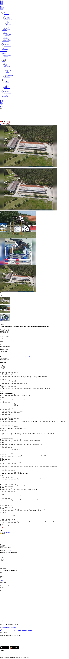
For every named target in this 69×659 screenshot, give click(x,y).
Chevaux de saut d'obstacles (8, 19)
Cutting (7, 23)
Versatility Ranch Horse (9, 75)
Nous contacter (2, 627)
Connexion (5, 59)
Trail (6, 25)
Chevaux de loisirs (7, 27)
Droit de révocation (15, 630)
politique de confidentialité (22, 356)
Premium (9, 627)
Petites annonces (4, 30)
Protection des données (9, 630)
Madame (2, 559)
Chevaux (3, 12)
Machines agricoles (7, 35)
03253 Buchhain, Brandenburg (5, 532)
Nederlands (2, 7)
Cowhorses (7, 22)
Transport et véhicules (7, 34)
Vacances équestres (7, 38)
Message (2, 576)
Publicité (6, 627)
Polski (1, 102)
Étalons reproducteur (7, 17)
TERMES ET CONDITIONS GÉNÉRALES (25, 630)
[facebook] (1, 654)
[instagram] (4, 654)
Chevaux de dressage (7, 18)
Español (1, 9)
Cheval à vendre (6, 14)
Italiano (1, 4)
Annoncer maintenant (7, 29)
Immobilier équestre (7, 85)
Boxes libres (6, 37)
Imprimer (2, 567)
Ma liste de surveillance (7, 57)
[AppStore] (5, 648)
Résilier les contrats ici (14, 627)
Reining (7, 21)
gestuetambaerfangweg (8, 550)
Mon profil (5, 58)
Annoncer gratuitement (5, 44)
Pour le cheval (6, 31)
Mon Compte (5, 49)
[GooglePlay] (14, 648)
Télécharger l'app (4, 42)
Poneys (5, 63)
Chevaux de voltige (7, 26)
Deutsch (1, 1)
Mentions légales (2, 630)
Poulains (5, 15)
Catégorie (1, 360)
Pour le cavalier (6, 32)
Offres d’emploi (6, 86)
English (1, 5)
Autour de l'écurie (6, 33)
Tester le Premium (5, 41)
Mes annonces (6, 56)
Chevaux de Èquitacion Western (9, 68)
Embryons (5, 16)
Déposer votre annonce (3, 51)
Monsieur (2, 560)
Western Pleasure (8, 24)
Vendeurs (5, 28)
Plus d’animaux (6, 39)
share (2, 580)
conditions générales (31, 356)
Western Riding (8, 70)
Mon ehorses (4, 53)
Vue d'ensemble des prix (7, 47)
